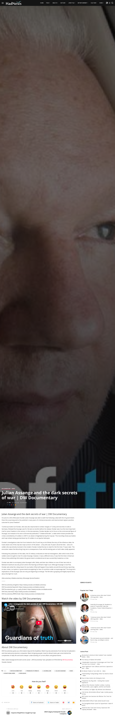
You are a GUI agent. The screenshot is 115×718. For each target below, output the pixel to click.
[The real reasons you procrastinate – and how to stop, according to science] (84, 640)
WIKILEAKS (23, 673)
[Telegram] (13, 505)
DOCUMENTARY (6, 488)
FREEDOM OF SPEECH (33, 671)
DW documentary (16, 671)
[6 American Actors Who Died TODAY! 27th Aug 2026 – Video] (84, 597)
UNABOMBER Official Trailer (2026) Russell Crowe (95, 701)
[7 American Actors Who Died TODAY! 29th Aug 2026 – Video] (84, 619)
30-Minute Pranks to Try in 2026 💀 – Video (93, 671)
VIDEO (13, 488)
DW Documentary (67, 660)
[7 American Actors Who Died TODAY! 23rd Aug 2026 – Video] (84, 629)
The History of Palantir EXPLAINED (91, 659)
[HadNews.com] (14, 2)
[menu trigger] (4, 3)
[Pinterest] (12, 505)
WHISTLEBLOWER (9, 673)
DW (10, 502)
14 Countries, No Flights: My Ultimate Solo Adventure (96, 689)
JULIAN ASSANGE (61, 671)
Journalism (47, 671)
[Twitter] (10, 505)
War (71, 671)
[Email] (15, 505)
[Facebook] (8, 505)
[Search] (112, 3)
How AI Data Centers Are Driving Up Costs (93, 678)
